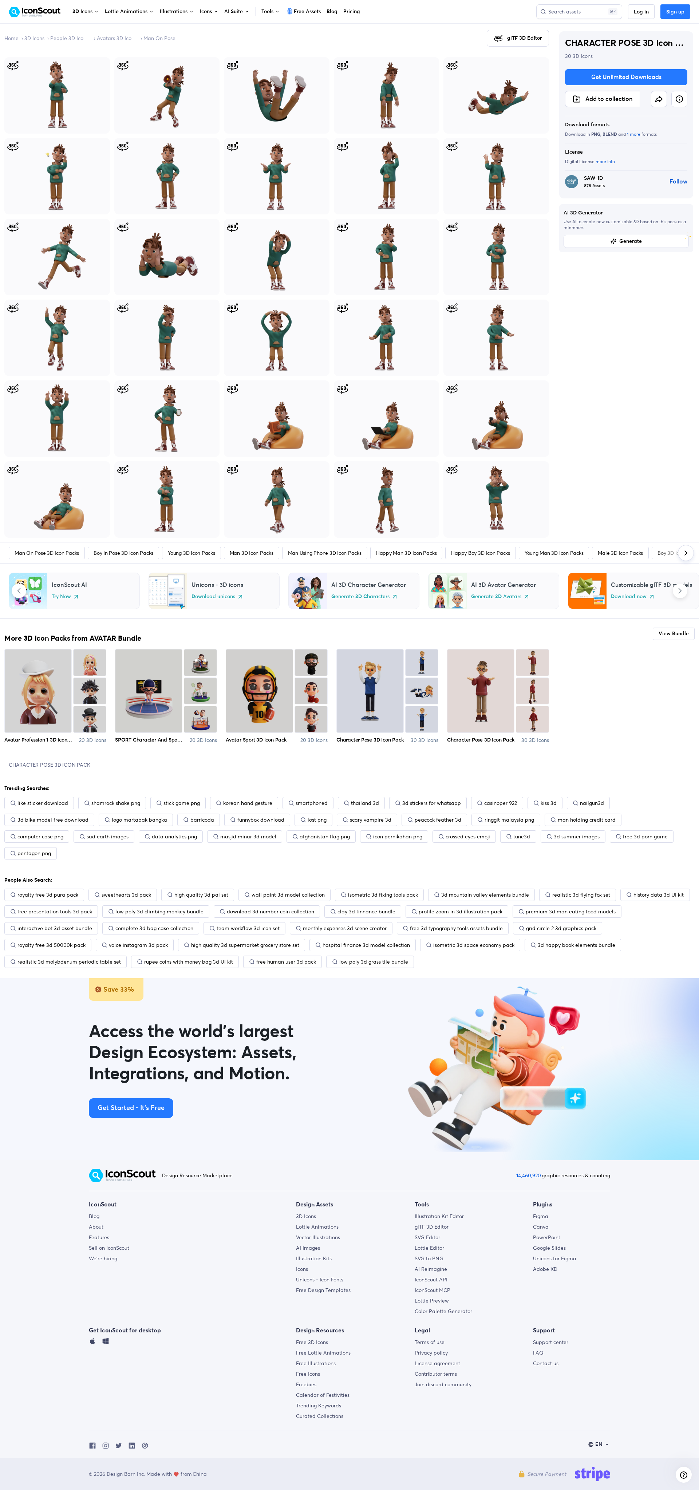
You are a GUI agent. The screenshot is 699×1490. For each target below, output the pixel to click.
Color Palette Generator (443, 1311)
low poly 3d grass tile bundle (373, 962)
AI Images (308, 1248)
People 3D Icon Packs (70, 38)
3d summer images (577, 836)
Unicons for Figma (554, 1258)
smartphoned (312, 803)
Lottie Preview (432, 1300)
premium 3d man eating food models (571, 911)
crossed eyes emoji (468, 836)
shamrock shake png (115, 803)
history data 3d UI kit (658, 895)
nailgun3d (592, 803)
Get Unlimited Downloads (626, 77)
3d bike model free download (52, 820)
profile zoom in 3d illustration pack (460, 911)
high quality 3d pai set (201, 895)
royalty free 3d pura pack (47, 895)
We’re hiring (103, 1258)
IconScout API (431, 1279)
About (96, 1227)
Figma (540, 1216)
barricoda (202, 820)
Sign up (675, 12)
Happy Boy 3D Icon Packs (480, 553)
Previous (19, 591)
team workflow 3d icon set (248, 928)
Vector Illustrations (318, 1237)
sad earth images (108, 836)
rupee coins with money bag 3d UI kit (188, 962)
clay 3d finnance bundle (366, 911)
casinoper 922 (500, 803)
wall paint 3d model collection (288, 895)
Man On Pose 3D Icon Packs (163, 38)
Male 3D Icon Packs (620, 553)
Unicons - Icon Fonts (319, 1279)
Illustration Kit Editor (439, 1216)
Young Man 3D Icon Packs (554, 553)
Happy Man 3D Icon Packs (406, 553)
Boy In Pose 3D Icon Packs (123, 553)
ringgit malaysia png (509, 820)
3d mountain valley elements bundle (485, 895)
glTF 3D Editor (432, 1227)
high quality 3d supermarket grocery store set (245, 945)
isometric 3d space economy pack (473, 945)
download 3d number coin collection (270, 911)
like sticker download (42, 803)
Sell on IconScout (109, 1248)
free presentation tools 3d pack (54, 911)
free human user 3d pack (286, 962)
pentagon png (34, 853)
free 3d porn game (645, 836)
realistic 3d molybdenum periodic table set (69, 962)
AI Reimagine (431, 1269)
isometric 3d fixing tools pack (383, 895)
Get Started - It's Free (131, 1108)
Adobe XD (545, 1269)
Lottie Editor (429, 1248)
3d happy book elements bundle (576, 945)
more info (605, 161)
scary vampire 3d (370, 820)
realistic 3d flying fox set (581, 895)
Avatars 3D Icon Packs (117, 38)
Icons (302, 1269)
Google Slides (549, 1248)
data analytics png (174, 836)
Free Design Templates (323, 1290)
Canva (541, 1227)
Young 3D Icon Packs (191, 553)
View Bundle (674, 633)
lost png (317, 820)
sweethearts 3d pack (126, 895)
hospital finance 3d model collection (366, 945)
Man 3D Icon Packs (251, 553)
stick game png (181, 803)
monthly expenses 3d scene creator (345, 928)
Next (680, 591)
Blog (94, 1216)
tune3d (521, 836)
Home (11, 38)
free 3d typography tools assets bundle (456, 928)
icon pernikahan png (397, 836)
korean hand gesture (247, 803)
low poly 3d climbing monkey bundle (159, 911)
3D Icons (34, 38)
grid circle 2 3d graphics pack (561, 928)
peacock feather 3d (438, 820)
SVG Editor (427, 1237)
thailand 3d (365, 803)
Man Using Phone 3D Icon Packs (325, 553)
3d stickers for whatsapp (431, 803)
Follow (678, 182)
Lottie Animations (317, 1227)
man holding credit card (587, 820)
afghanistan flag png (325, 836)
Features (99, 1237)
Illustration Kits (314, 1258)
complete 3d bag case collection (154, 928)
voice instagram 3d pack (138, 945)
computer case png (40, 836)
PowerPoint (546, 1237)
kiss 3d (549, 803)
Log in (641, 12)
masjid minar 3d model (248, 836)
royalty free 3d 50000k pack (51, 945)
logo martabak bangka (139, 820)
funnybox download (260, 820)
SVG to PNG (429, 1258)
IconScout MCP (432, 1290)
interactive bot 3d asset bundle (54, 928)
